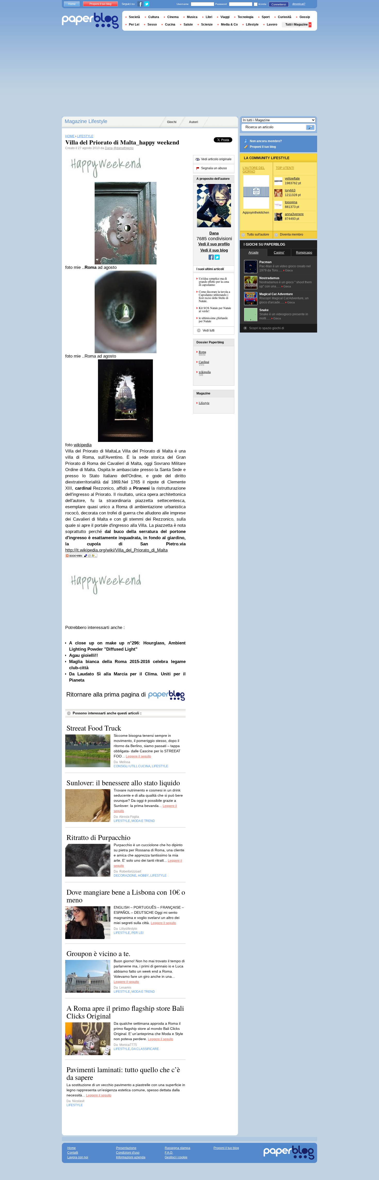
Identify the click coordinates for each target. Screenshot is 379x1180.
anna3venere (294, 214)
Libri (209, 17)
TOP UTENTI (285, 168)
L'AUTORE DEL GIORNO (254, 169)
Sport (266, 17)
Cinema (173, 17)
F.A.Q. (169, 1152)
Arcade (254, 252)
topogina (291, 202)
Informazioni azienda (130, 1157)
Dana (109, 148)
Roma (202, 352)
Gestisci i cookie (176, 1157)
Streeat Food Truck (94, 728)
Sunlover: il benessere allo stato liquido (123, 782)
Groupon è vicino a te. (98, 953)
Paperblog (90, 21)
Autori (193, 122)
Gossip (305, 17)
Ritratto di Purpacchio (98, 837)
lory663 (290, 190)
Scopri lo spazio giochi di (266, 328)
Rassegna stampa (177, 1148)
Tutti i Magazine (296, 24)
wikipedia (205, 372)
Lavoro (272, 24)
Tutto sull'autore (258, 234)
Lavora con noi (77, 1157)
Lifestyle (204, 403)
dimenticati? (298, 4)
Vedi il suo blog (214, 250)
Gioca (289, 270)
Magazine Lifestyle (86, 121)
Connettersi (278, 4)
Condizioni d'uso (127, 1152)
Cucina (170, 24)
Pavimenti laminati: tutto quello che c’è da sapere (123, 1073)
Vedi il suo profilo (214, 244)
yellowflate (292, 178)
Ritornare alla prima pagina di (106, 694)
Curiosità (284, 17)
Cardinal (204, 362)
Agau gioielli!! (83, 655)
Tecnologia (245, 17)
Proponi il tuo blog (263, 147)
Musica (192, 17)
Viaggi (224, 17)
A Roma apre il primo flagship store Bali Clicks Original (125, 1012)
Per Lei (134, 24)
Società (134, 17)
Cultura (153, 17)
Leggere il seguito (138, 756)
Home (72, 3)
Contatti (72, 1152)
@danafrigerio (123, 148)
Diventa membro (291, 234)
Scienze (207, 24)
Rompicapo (304, 252)
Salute (188, 24)
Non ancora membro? (266, 141)
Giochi (171, 122)
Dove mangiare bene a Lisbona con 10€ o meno (126, 895)
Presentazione (126, 1148)
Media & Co (229, 24)
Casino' (279, 252)
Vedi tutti (209, 330)
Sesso (152, 24)
